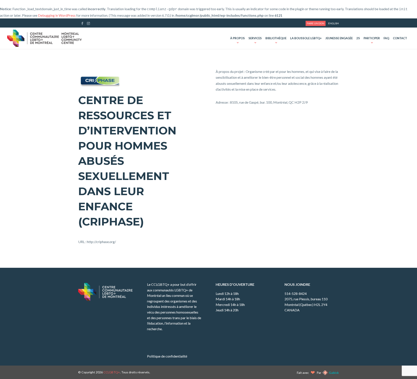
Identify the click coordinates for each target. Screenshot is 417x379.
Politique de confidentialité (167, 356)
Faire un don (315, 23)
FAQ (386, 38)
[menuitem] (333, 23)
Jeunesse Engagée (339, 38)
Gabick (334, 372)
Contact (400, 38)
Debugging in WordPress (57, 15)
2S (358, 38)
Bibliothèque (275, 38)
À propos (237, 38)
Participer (372, 38)
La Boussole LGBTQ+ (306, 38)
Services (255, 38)
